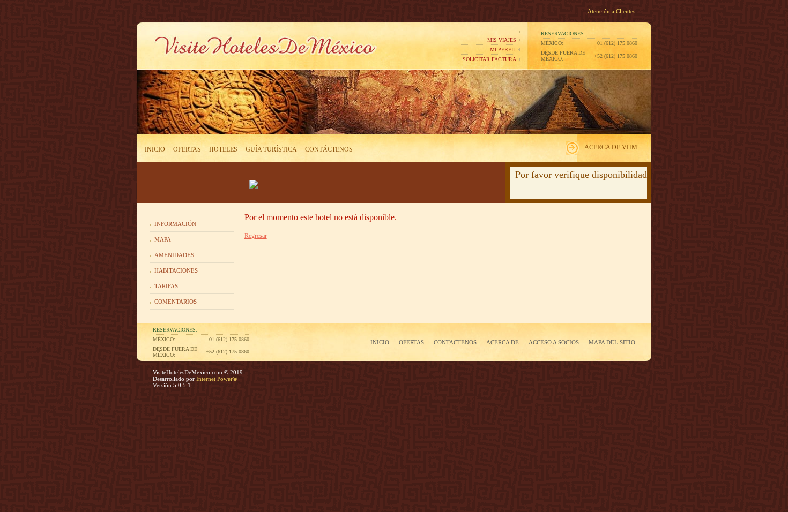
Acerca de (502, 342)
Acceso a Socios (554, 342)
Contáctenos (329, 149)
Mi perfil (503, 49)
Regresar (255, 235)
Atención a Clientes (611, 11)
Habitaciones (176, 270)
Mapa (162, 239)
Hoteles (223, 149)
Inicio (155, 149)
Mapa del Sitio (612, 342)
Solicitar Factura (489, 59)
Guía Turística (271, 149)
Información (175, 224)
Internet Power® (216, 378)
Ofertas (187, 149)
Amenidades (174, 255)
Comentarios (175, 301)
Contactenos (455, 342)
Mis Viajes (501, 40)
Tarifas (166, 286)
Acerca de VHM (610, 147)
